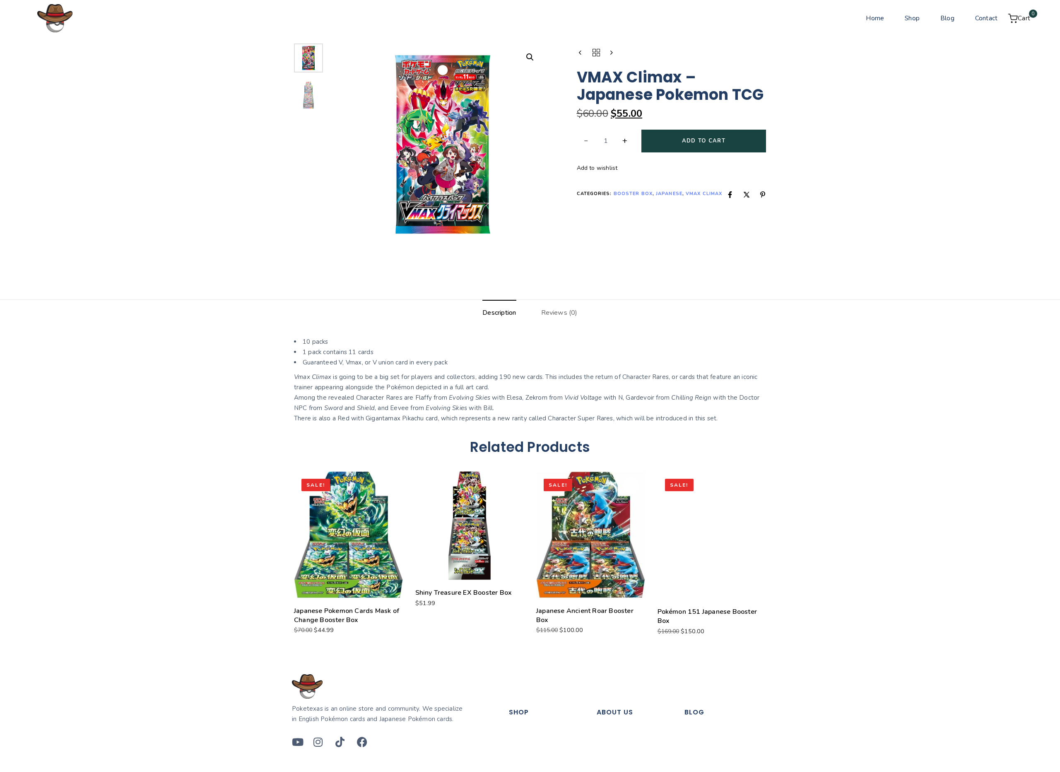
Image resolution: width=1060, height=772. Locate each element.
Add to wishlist (597, 168)
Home (875, 18)
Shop (912, 18)
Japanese (669, 194)
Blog (947, 18)
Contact (986, 18)
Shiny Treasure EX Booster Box (463, 592)
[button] (530, 57)
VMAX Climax (704, 194)
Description (499, 312)
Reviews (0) (559, 312)
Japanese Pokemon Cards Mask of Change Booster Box (346, 615)
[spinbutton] (606, 141)
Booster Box (633, 194)
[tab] (499, 313)
